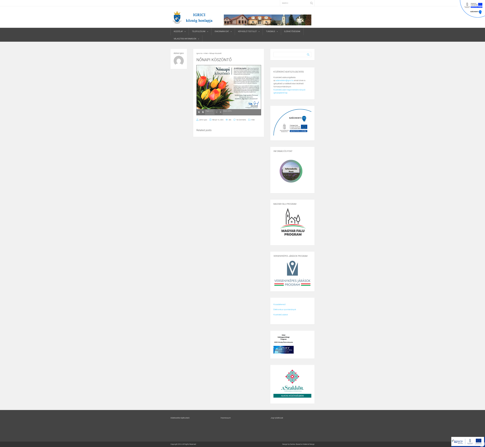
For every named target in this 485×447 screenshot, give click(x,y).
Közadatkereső (279, 304)
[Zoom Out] (217, 112)
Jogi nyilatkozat (277, 418)
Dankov (292, 444)
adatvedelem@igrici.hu (285, 80)
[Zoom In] (221, 112)
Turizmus (270, 31)
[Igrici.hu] (192, 17)
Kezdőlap (178, 31)
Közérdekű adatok (280, 315)
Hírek (253, 120)
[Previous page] (199, 112)
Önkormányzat (222, 31)
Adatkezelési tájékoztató (180, 418)
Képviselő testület (247, 31)
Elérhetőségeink (292, 31)
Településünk (198, 31)
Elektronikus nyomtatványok (284, 309)
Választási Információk (185, 39)
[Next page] (203, 112)
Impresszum (226, 418)
